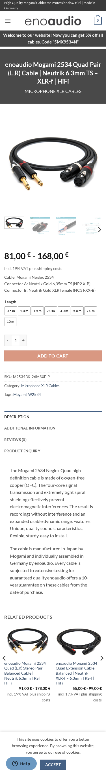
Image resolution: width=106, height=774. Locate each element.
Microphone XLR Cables (53, 91)
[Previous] (13, 163)
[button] (7, 21)
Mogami (20, 394)
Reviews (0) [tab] (15, 439)
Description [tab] (16, 417)
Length (10, 302)
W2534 (34, 394)
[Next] (93, 163)
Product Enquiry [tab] (22, 451)
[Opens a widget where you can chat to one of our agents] (21, 764)
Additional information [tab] (30, 428)
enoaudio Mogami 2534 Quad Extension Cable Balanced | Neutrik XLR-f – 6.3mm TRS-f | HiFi (76, 673)
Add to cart (52, 355)
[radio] (11, 311)
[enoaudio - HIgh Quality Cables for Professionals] (53, 20)
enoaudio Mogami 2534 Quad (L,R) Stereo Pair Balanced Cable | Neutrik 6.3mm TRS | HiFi (25, 673)
